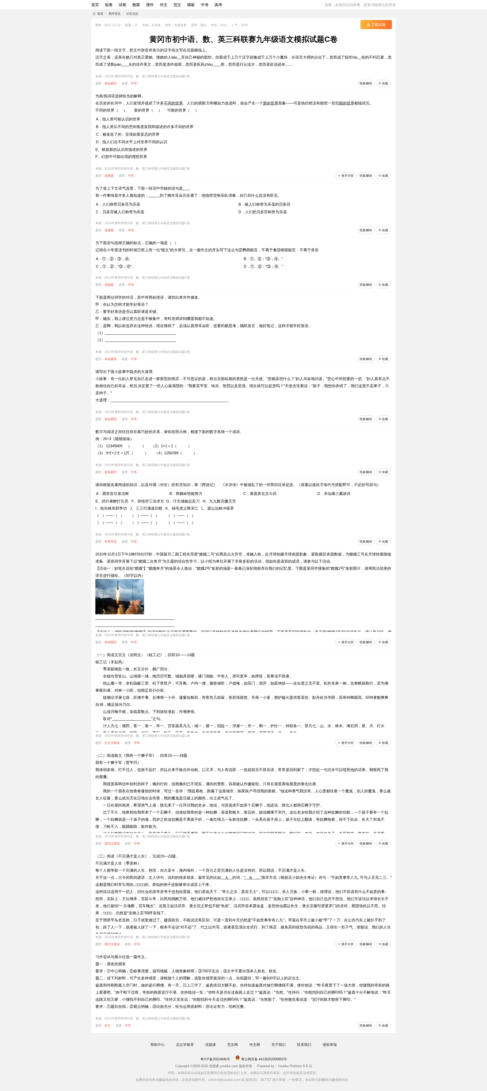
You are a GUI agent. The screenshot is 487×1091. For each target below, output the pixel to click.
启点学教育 (185, 1045)
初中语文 (115, 13)
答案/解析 (365, 83)
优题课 (210, 1045)
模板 (191, 5)
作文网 (254, 1045)
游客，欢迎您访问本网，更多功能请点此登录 (360, 5)
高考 (218, 5)
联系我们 (304, 1045)
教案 (136, 5)
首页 (95, 5)
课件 (150, 5)
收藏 (384, 83)
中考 (204, 5)
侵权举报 (330, 1045)
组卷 (109, 5)
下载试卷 (378, 25)
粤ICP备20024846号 (215, 1059)
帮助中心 (157, 1045)
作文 (163, 5)
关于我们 (278, 1045)
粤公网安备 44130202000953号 (263, 1059)
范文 (177, 5)
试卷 (122, 5)
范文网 (232, 1045)
